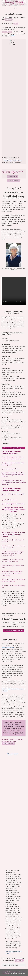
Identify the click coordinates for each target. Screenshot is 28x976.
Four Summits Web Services (17, 973)
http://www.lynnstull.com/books (13, 161)
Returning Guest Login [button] (11, 965)
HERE (13, 36)
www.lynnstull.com (8, 647)
